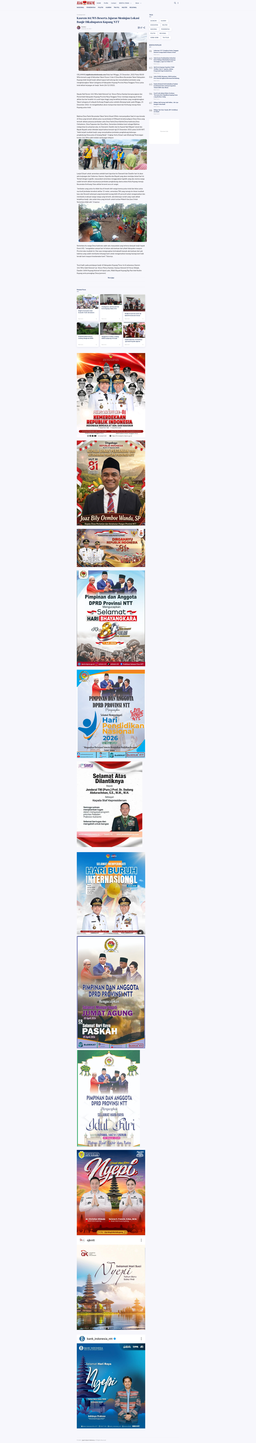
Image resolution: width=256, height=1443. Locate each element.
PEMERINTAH (91, 7)
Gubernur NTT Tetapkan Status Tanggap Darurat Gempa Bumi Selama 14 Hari (166, 51)
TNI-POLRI (166, 37)
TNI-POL (116, 7)
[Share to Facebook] (139, 27)
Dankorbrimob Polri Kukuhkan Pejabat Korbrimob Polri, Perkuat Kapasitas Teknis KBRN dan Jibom (166, 85)
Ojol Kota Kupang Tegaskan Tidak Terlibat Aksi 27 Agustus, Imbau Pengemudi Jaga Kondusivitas (164, 69)
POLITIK (100, 7)
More (137, 3)
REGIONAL (133, 7)
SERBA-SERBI (154, 37)
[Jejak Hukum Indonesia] (86, 2)
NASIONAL (80, 7)
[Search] (175, 2)
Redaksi (83, 27)
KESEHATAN (154, 25)
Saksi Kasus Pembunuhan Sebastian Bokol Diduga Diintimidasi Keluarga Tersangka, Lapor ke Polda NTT (165, 60)
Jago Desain (115, 1440)
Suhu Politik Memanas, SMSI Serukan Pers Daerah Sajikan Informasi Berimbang (166, 77)
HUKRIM (108, 7)
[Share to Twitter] (141, 27)
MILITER (124, 7)
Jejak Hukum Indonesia (88, 1440)
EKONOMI (153, 21)
